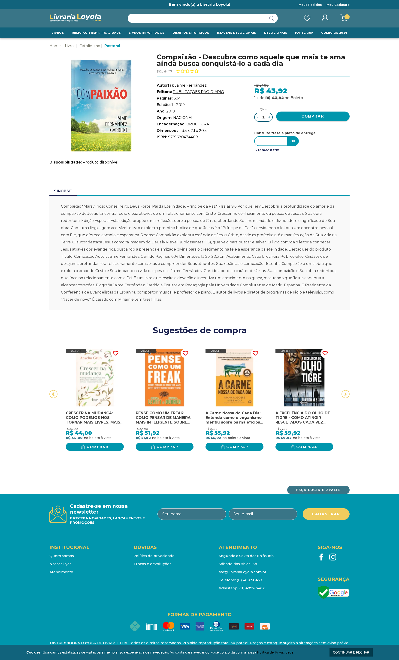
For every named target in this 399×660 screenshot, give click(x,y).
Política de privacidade (154, 556)
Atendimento (61, 572)
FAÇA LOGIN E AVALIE (318, 490)
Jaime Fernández (191, 85)
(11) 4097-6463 (249, 580)
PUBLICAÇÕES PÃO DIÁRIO (198, 92)
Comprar (98, 447)
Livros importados (146, 32)
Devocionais (275, 32)
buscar (271, 18)
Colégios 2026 (334, 32)
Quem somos (61, 556)
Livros (58, 32)
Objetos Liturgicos (190, 32)
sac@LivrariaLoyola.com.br (242, 572)
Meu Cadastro (338, 4)
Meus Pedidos (310, 4)
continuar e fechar (351, 652)
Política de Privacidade (275, 652)
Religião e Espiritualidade (96, 32)
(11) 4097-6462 (252, 588)
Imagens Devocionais (236, 32)
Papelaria (304, 32)
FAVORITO (115, 353)
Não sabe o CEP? (267, 150)
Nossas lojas (60, 564)
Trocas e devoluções (152, 564)
